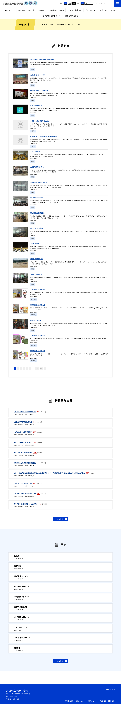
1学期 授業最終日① (36, 274)
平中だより (42, 10)
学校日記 (31, 10)
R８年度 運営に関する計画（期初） (26, 504)
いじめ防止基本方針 (74, 10)
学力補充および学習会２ (37, 213)
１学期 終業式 (34, 243)
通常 (65, 3)
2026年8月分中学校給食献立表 (25, 463)
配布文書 (103, 10)
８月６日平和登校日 (36, 106)
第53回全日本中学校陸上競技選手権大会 (42, 60)
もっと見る (59, 519)
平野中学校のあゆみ (57, 10)
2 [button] (17, 369)
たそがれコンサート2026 (37, 75)
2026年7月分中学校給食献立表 (25, 493)
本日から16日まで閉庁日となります (40, 121)
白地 (70, 3)
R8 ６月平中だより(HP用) (23, 452)
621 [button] (37, 369)
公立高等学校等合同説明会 (23, 422)
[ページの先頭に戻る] (118, 701)
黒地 (74, 3)
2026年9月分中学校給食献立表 (25, 411)
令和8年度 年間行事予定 (23, 432)
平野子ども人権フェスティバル (39, 90)
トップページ (10, 10)
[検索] (111, 3)
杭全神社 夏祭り (35, 320)
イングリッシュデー (35, 152)
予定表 (112, 10)
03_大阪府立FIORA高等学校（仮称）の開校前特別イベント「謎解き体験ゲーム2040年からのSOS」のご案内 (49, 473)
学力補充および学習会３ (37, 197)
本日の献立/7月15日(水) (37, 305)
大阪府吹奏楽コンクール (37, 167)
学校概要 (21, 10)
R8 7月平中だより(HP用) (23, 442)
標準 (82, 3)
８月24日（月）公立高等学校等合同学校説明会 (43, 136)
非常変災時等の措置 (71, 16)
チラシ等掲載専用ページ (51, 16)
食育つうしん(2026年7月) (23, 483)
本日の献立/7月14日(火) (37, 335)
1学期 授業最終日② (36, 259)
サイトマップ (111, 689)
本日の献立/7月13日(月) (37, 351)
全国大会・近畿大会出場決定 (38, 182)
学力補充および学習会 (36, 228)
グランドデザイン (91, 10)
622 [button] (41, 369)
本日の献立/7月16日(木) (37, 289)
